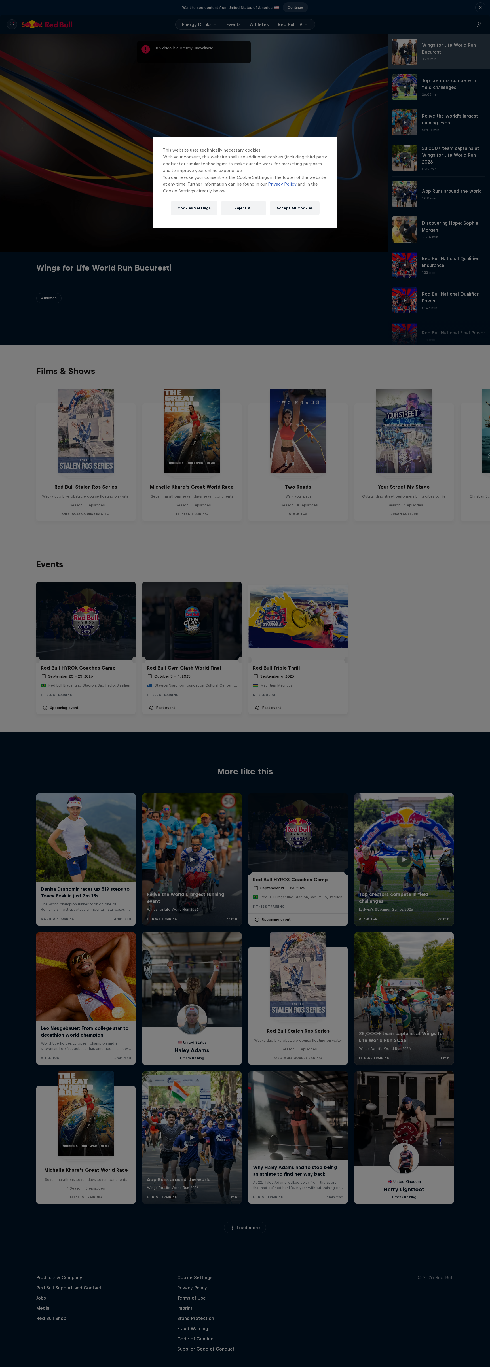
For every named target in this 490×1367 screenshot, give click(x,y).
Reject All (244, 208)
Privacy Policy (282, 184)
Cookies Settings (194, 208)
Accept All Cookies (294, 208)
